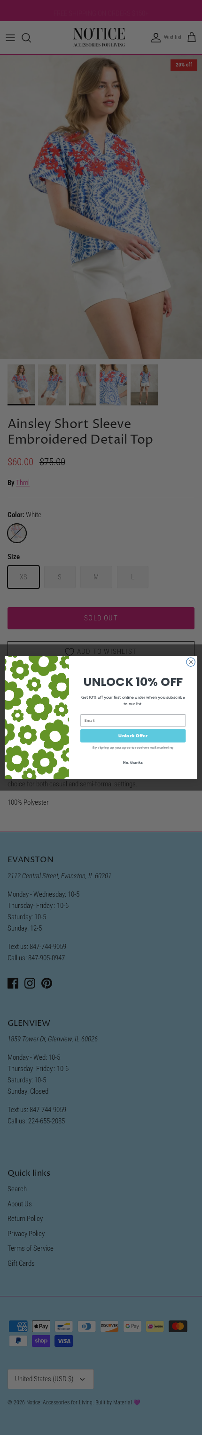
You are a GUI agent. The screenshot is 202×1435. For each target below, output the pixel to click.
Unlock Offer (132, 736)
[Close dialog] (190, 662)
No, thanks (132, 762)
